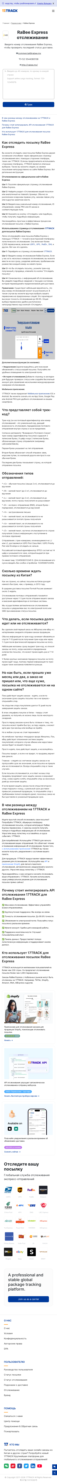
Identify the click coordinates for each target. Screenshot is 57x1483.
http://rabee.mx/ (29, 65)
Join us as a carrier (28, 1299)
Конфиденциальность (15, 1338)
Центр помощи (12, 1421)
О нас (7, 1328)
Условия (8, 1333)
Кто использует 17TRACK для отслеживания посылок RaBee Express (26, 132)
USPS (32, 244)
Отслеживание (11, 1390)
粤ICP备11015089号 (28, 1480)
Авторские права (13, 1343)
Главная (6, 23)
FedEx (44, 244)
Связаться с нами (13, 1416)
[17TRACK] (10, 11)
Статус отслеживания (15, 1379)
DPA (6, 1348)
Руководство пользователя (18, 1369)
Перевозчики (16, 23)
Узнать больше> (44, 3)
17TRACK (49, 228)
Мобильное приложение (39, 393)
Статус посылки (12, 1374)
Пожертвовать (11, 1431)
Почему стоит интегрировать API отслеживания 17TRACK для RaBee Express (28, 126)
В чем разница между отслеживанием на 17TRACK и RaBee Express (26, 119)
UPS (38, 244)
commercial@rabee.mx (29, 53)
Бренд (7, 1395)
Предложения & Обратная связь (21, 1426)
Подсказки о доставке (16, 1385)
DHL (51, 244)
